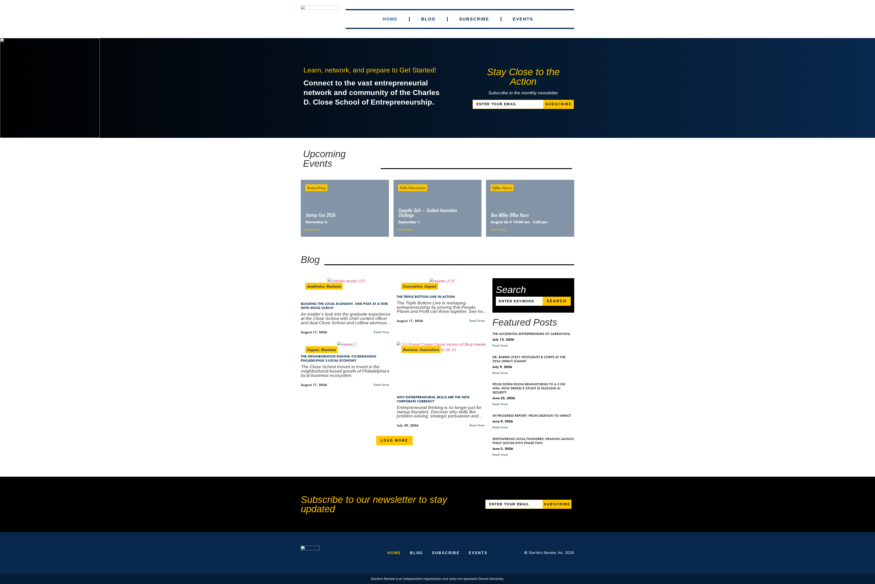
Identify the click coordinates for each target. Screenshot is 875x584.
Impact (430, 286)
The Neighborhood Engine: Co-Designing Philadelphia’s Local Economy (338, 358)
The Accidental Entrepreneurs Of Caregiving (531, 334)
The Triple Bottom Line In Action (426, 296)
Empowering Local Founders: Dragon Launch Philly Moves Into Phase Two (533, 441)
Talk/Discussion (412, 187)
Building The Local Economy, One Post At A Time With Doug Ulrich (344, 305)
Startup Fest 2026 (320, 215)
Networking (316, 187)
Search (557, 301)
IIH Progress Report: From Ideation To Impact (531, 415)
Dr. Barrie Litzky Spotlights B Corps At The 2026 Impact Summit (528, 359)
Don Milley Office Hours (510, 215)
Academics (315, 286)
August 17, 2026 (314, 332)
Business (333, 286)
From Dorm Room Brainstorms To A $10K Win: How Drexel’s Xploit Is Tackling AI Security (529, 388)
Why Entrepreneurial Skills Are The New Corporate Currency (433, 399)
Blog (428, 19)
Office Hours (502, 187)
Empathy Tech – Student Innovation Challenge (427, 212)
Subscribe (474, 19)
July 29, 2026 (407, 425)
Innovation (412, 286)
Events (523, 19)
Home (390, 19)
